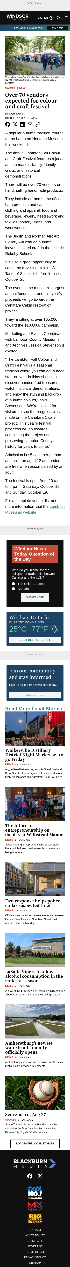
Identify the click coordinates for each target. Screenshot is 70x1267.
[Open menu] (66, 18)
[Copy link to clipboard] (37, 124)
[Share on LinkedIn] (22, 124)
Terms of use (35, 1252)
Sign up (57, 27)
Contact (35, 1230)
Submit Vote (35, 597)
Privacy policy (35, 1257)
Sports (10, 1119)
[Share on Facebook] (7, 124)
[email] (30, 124)
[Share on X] (15, 124)
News (23, 88)
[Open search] (58, 18)
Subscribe (35, 695)
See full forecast (35, 640)
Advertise (35, 1246)
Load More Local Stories (35, 1143)
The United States (31, 584)
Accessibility (35, 1235)
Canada (23, 589)
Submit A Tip (35, 1241)
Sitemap (35, 1263)
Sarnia (10, 88)
